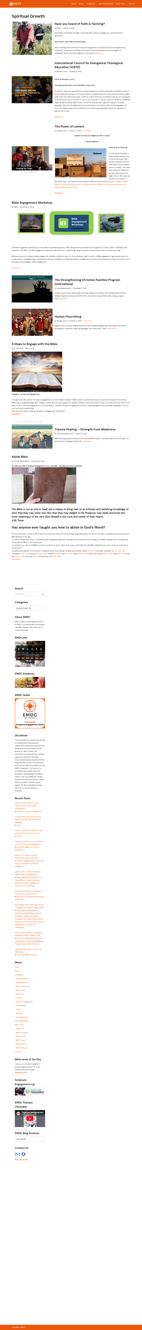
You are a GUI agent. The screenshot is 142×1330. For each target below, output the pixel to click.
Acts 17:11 (108, 554)
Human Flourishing (68, 317)
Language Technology (23, 919)
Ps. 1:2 (115, 551)
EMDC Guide (20, 1036)
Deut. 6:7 (82, 554)
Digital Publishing (33, 880)
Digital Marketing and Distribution (29, 877)
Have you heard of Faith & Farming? (80, 24)
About (81, 4)
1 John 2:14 (92, 551)
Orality (17, 922)
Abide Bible (20, 457)
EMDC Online (21, 990)
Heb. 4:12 (36, 556)
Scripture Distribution (23, 863)
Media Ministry (37, 919)
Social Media (20, 1005)
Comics (19, 836)
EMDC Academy (22, 1032)
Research (18, 883)
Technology (30, 886)
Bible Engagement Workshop (32, 203)
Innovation (34, 916)
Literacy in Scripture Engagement (29, 811)
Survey (35, 955)
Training (18, 944)
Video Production (33, 944)
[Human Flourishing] (32, 322)
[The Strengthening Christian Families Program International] (32, 288)
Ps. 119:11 (121, 554)
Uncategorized (21, 1017)
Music (24, 941)
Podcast (19, 998)
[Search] (42, 594)
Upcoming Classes (106, 4)
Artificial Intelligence (24, 847)
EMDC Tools (20, 1040)
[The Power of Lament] (32, 159)
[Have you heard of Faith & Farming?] (32, 38)
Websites (19, 1013)
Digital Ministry (20, 880)
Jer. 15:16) (57, 556)
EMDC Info (20, 1029)
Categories (90, 4)
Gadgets (26, 916)
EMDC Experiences (23, 986)
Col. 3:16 (57, 554)
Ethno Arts (21, 938)
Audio (19, 910)
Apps (19, 825)
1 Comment (87, 131)
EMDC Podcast (21, 1048)
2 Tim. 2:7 (24, 554)
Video (24, 944)
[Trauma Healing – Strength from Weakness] (32, 435)
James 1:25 (42, 554)
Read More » (98, 53)
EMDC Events (21, 1044)
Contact (132, 4)
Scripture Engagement (31, 883)
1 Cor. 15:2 (20, 556)
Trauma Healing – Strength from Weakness (85, 429)
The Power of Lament (69, 126)
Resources (20, 994)
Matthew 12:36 (21, 1072)
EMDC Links (120, 4)
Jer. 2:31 (69, 554)
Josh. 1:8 (121, 551)
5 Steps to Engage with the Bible (34, 344)
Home (74, 4)
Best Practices (37, 861)
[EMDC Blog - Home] (15, 4)
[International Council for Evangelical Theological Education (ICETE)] (32, 89)
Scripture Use (20, 886)
